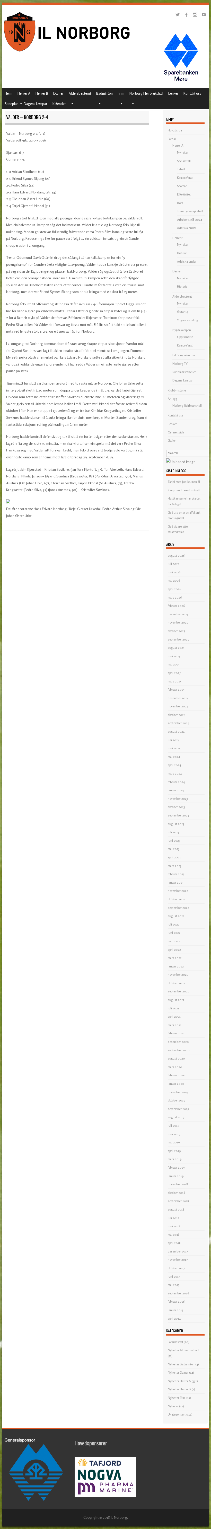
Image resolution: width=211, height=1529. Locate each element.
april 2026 (174, 589)
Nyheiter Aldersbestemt (183, 1350)
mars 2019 (174, 1159)
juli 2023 (173, 832)
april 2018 (174, 1243)
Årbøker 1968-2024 (189, 219)
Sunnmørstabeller (184, 372)
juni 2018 (174, 1226)
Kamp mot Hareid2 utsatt (184, 490)
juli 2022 (173, 924)
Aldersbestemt (80, 93)
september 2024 (178, 723)
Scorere (182, 186)
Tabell (181, 169)
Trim (121, 93)
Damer (58, 93)
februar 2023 (176, 874)
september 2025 (178, 639)
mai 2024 (174, 757)
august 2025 (176, 648)
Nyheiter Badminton (181, 1364)
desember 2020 (178, 1042)
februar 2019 (176, 1167)
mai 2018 (174, 1235)
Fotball (172, 139)
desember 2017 (178, 1251)
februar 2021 (176, 1033)
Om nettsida (176, 432)
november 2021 (178, 974)
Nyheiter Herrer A (179, 1381)
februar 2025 (176, 689)
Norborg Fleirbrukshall (146, 93)
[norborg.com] (68, 53)
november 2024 (178, 706)
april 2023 (174, 857)
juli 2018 (173, 1218)
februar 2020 (176, 1075)
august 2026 (176, 555)
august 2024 (176, 731)
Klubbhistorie (177, 390)
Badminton (104, 93)
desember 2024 (178, 698)
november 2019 (178, 1092)
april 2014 (174, 1318)
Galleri (172, 440)
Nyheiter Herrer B (179, 1389)
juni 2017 (174, 1276)
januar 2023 (175, 882)
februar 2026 (176, 606)
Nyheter (173, 1406)
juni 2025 (174, 656)
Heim (8, 93)
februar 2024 (176, 782)
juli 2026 (173, 564)
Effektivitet (184, 194)
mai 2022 (174, 941)
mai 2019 (174, 1142)
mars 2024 (175, 773)
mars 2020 (175, 1067)
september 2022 (178, 908)
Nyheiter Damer (178, 1372)
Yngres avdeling (187, 320)
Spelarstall (184, 161)
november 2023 (178, 799)
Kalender (59, 103)
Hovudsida (175, 130)
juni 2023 (174, 840)
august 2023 (176, 824)
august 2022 (176, 916)
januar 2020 (176, 1084)
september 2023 (178, 815)
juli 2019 (173, 1125)
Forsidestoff (175, 1342)
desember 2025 (178, 614)
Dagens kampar (35, 103)
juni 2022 (174, 933)
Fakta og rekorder (183, 355)
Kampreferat (185, 178)
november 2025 (178, 622)
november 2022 (178, 891)
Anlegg (172, 399)
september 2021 (178, 991)
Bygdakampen (181, 330)
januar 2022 (176, 966)
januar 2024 (176, 790)
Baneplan (12, 103)
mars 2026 (175, 597)
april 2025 (174, 673)
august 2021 (176, 1000)
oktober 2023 (176, 807)
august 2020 (176, 1058)
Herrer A (23, 93)
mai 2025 (174, 664)
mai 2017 (173, 1285)
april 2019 (174, 1151)
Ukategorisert (177, 1414)
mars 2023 (174, 866)
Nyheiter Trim (177, 1398)
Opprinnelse (185, 337)
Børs (180, 203)
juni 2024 (174, 748)
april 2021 (174, 1016)
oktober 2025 (176, 631)
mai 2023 (174, 849)
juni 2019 (174, 1134)
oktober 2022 (176, 899)
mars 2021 (174, 1025)
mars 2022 (175, 958)
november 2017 (178, 1259)
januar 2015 (175, 1310)
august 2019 (176, 1117)
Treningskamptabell (190, 211)
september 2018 (178, 1201)
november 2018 (178, 1184)
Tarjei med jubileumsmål (184, 482)
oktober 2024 (176, 715)
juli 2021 (173, 1008)
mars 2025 (174, 681)
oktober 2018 (176, 1193)
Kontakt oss (192, 93)
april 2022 (174, 950)
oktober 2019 (176, 1100)
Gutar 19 (182, 312)
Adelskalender (186, 228)
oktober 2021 (176, 983)
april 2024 (174, 765)
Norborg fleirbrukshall (187, 405)
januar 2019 (175, 1176)
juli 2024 (173, 740)
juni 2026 (174, 572)
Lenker (173, 93)
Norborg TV (180, 364)
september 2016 (178, 1293)
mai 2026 (174, 580)
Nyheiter (182, 152)
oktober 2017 (176, 1268)
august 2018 (176, 1209)
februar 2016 (176, 1301)
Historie (182, 253)
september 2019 (178, 1109)
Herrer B (42, 93)
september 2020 (179, 1050)
